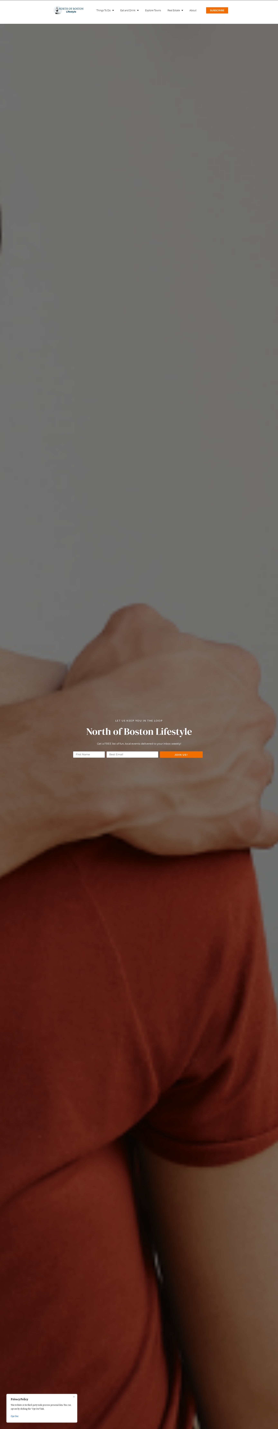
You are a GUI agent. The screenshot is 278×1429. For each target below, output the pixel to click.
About (193, 10)
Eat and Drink (127, 10)
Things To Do (103, 10)
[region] (41, 1408)
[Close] (74, 1397)
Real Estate (173, 10)
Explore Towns (153, 10)
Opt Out (14, 1416)
